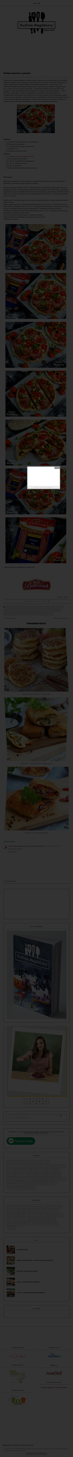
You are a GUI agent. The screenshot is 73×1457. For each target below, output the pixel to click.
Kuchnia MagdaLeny (48, 487)
